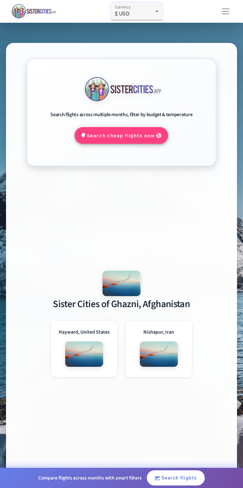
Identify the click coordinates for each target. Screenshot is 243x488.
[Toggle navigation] (225, 11)
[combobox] (137, 14)
